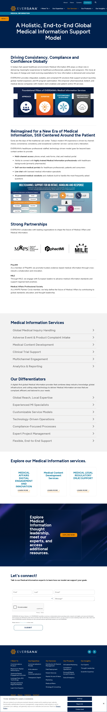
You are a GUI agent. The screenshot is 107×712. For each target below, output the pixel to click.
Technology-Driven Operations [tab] (33, 419)
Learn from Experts (17, 688)
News (72, 3)
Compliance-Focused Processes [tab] (34, 426)
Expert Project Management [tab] (31, 433)
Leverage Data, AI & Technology (17, 679)
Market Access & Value (53, 676)
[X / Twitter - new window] (94, 652)
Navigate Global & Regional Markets (17, 683)
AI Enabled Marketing (70, 665)
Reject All (79, 704)
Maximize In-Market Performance (17, 669)
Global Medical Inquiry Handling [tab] (34, 330)
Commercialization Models (34, 665)
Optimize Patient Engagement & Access (18, 674)
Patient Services (51, 673)
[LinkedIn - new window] (89, 652)
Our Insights (100, 9)
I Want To (44, 9)
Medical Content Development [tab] (33, 344)
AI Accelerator (33, 669)
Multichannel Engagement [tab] (30, 359)
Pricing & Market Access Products (69, 673)
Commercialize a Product (16, 665)
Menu (3, 19)
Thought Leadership (87, 668)
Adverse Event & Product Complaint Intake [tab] (41, 337)
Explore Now (69, 535)
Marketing (49, 680)
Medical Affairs (51, 683)
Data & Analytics (68, 677)
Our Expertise (57, 9)
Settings (79, 699)
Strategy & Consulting (53, 687)
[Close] (103, 703)
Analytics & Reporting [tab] (27, 366)
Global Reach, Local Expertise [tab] (33, 397)
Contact (87, 2)
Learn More (23, 490)
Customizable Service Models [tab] (32, 412)
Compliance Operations (67, 668)
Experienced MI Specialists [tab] (31, 405)
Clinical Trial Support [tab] (27, 352)
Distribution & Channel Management (53, 665)
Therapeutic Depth (34, 677)
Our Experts (85, 665)
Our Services (72, 9)
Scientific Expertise (87, 672)
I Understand (80, 709)
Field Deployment (51, 669)
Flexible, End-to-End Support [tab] (32, 441)
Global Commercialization (34, 673)
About (65, 3)
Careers (79, 3)
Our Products (86, 9)
